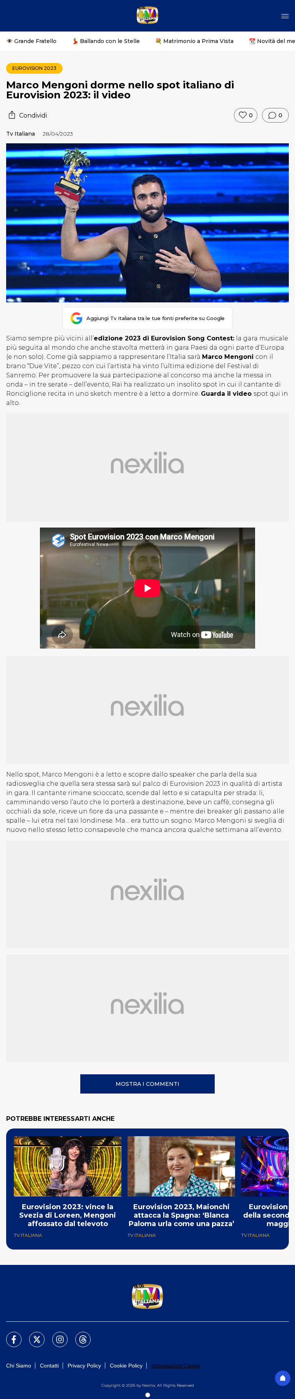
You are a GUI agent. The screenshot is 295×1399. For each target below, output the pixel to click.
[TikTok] (78, 1335)
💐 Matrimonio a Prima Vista (194, 41)
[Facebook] (9, 1335)
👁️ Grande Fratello (31, 41)
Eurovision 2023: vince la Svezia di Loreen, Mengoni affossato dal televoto (67, 1215)
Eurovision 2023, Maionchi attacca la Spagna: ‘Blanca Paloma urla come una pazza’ (181, 1215)
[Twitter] (32, 1335)
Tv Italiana (20, 133)
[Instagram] (55, 1335)
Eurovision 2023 (34, 68)
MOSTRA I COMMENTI (147, 1083)
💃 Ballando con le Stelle (106, 41)
